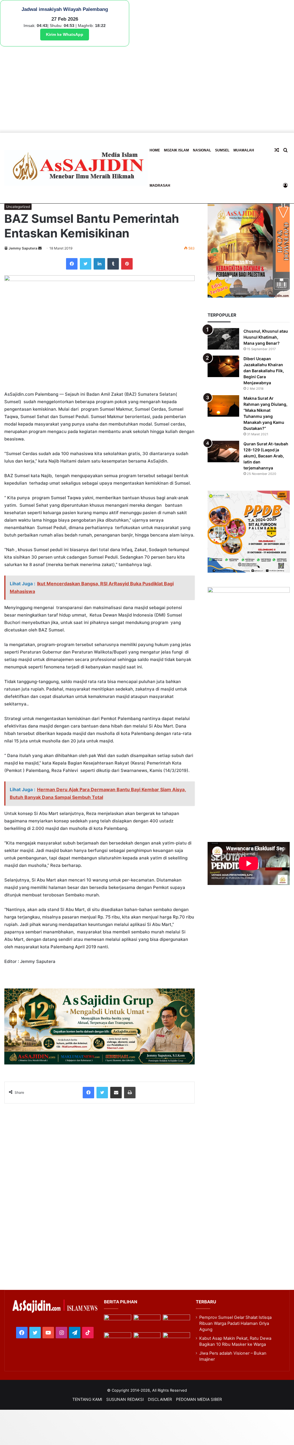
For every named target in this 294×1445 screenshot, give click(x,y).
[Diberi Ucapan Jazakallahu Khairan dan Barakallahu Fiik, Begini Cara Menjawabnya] (223, 366)
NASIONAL (202, 150)
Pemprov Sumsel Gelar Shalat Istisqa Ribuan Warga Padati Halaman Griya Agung (235, 1323)
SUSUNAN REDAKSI (125, 1399)
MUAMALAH (243, 150)
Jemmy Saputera (23, 248)
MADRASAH (160, 186)
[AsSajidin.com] (76, 168)
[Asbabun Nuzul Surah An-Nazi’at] (147, 1340)
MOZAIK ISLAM (176, 150)
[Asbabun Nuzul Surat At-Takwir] (176, 1340)
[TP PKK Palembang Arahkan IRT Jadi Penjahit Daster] (176, 1322)
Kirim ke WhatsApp (64, 34)
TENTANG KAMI (87, 1399)
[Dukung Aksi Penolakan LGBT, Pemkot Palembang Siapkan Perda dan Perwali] (117, 1322)
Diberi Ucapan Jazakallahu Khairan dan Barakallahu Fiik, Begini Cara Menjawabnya (263, 370)
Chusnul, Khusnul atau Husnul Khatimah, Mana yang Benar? (265, 337)
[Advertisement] (147, 89)
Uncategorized (18, 206)
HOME (155, 150)
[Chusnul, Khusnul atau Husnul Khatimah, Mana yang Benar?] (223, 339)
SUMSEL (222, 150)
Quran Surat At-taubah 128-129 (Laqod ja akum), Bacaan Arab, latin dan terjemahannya (265, 455)
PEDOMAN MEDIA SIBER (199, 1399)
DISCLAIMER (160, 1399)
